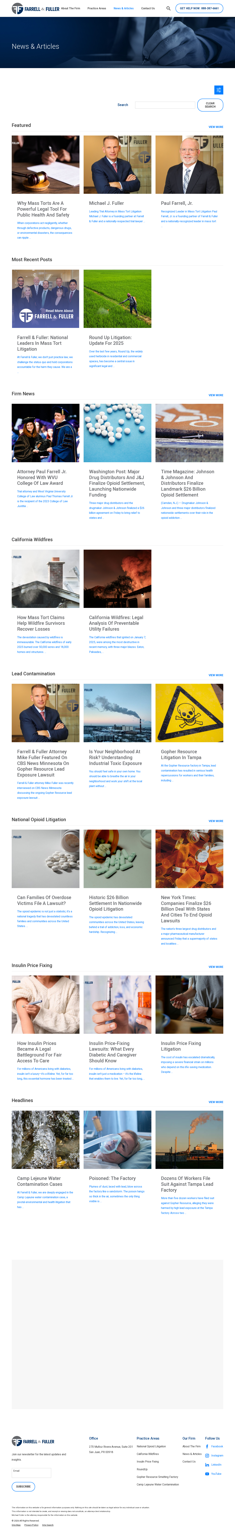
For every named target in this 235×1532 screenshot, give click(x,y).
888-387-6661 (199, 8)
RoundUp (142, 1469)
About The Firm (192, 1446)
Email (123, 1321)
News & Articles (192, 1454)
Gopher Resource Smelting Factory (157, 1477)
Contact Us (189, 1461)
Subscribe (23, 1486)
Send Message (117, 1388)
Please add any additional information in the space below (61, 1345)
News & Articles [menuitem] (124, 8)
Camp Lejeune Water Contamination (158, 1484)
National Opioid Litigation (151, 1446)
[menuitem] (16, 1525)
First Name (36, 1309)
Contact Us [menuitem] (148, 8)
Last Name (126, 1309)
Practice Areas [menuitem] (97, 8)
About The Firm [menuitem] (70, 8)
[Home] (35, 8)
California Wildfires (148, 1454)
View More (216, 395)
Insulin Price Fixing (148, 1461)
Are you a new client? (42, 1333)
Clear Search (210, 105)
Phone (34, 1321)
